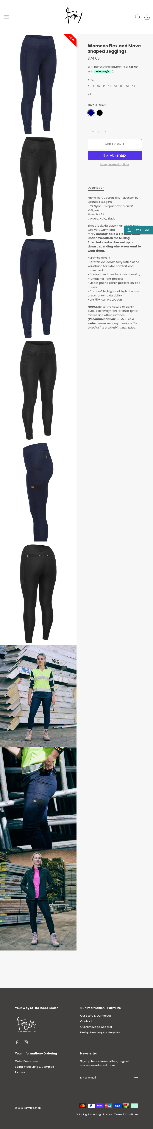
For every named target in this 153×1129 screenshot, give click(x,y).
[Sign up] (136, 1077)
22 (133, 86)
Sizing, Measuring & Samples (34, 1067)
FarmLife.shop (32, 1107)
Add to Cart (114, 144)
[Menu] (6, 17)
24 (89, 93)
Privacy (107, 1114)
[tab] (98, 188)
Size (91, 80)
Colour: (97, 105)
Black (99, 113)
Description (96, 188)
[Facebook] (17, 1042)
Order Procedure (26, 1061)
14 (109, 86)
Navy (91, 113)
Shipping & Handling (88, 1114)
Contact (86, 1021)
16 (115, 86)
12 (104, 86)
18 (121, 86)
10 (98, 86)
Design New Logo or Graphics (100, 1032)
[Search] (138, 17)
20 (127, 86)
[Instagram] (26, 1042)
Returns (20, 1072)
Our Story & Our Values (96, 1016)
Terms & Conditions (126, 1114)
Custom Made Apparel (96, 1027)
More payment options (114, 164)
